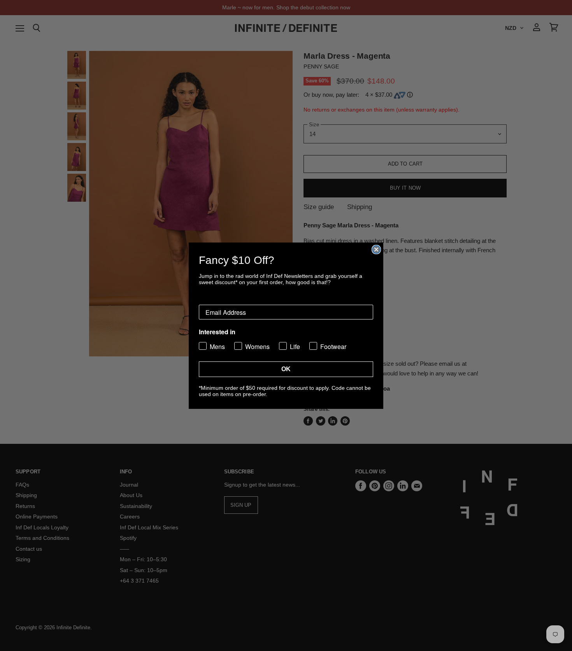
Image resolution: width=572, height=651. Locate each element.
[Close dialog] (376, 249)
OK (286, 369)
